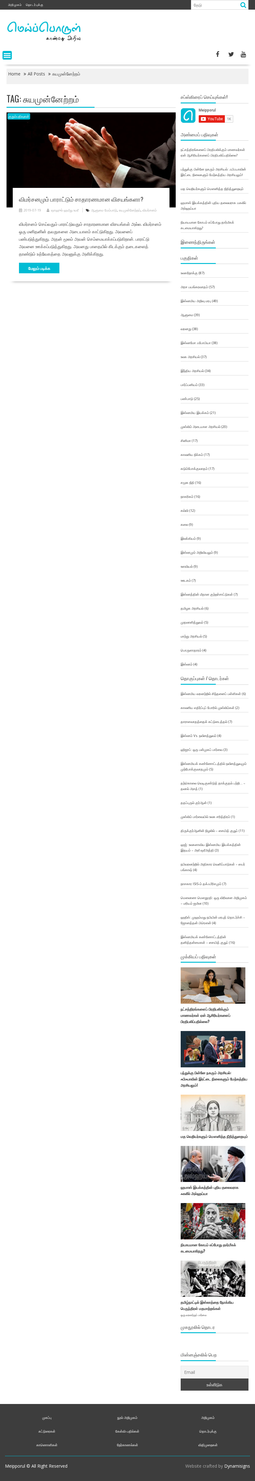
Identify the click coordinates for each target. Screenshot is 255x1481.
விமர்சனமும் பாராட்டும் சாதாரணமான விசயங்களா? (81, 198)
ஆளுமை (187, 314)
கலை (184, 524)
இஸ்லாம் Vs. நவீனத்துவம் (198, 735)
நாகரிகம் (187, 496)
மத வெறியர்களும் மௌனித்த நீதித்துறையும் (212, 188)
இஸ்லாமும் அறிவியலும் (197, 552)
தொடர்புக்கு (35, 4)
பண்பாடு (187, 398)
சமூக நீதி (187, 482)
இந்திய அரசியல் (192, 370)
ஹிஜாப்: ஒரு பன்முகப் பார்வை (202, 749)
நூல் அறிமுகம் (127, 1417)
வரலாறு (186, 328)
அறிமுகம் (15, 4)
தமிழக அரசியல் (192, 608)
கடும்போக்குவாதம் (194, 468)
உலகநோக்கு (189, 272)
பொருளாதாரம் (191, 650)
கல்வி (184, 510)
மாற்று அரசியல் (191, 636)
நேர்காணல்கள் (127, 1444)
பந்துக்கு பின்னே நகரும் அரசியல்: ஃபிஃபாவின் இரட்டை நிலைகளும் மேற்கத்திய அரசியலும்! (214, 1079)
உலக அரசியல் (190, 356)
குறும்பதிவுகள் (18, 116)
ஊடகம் (186, 580)
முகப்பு (47, 1417)
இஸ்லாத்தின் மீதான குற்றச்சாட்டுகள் (207, 594)
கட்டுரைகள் (47, 1431)
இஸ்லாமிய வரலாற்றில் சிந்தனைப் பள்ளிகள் (211, 693)
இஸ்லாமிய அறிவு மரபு (196, 300)
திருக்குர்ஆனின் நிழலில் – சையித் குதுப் (209, 830)
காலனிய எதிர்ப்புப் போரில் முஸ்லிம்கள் (207, 707)
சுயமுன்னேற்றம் (130, 210)
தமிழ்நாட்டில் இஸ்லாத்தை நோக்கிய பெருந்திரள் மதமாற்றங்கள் (207, 1308)
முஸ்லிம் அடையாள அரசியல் (200, 426)
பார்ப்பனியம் (189, 384)
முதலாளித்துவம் (192, 622)
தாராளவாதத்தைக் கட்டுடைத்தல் (204, 721)
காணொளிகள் (47, 1444)
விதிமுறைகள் (208, 1444)
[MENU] (7, 55)
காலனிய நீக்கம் (192, 454)
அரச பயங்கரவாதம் (194, 286)
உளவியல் (187, 566)
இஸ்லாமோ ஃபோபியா (196, 342)
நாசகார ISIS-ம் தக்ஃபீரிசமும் (201, 883)
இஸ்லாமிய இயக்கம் (195, 412)
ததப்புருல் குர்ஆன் (194, 802)
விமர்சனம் (149, 210)
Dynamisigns (237, 1466)
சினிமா (186, 440)
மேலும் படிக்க (39, 268)
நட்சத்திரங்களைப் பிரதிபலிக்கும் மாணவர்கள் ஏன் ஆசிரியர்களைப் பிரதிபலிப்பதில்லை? (205, 1015)
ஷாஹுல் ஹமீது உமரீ (65, 210)
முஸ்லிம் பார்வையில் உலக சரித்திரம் (205, 816)
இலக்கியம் (188, 538)
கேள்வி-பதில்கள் (127, 1431)
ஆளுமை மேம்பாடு (104, 210)
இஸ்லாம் (186, 664)
